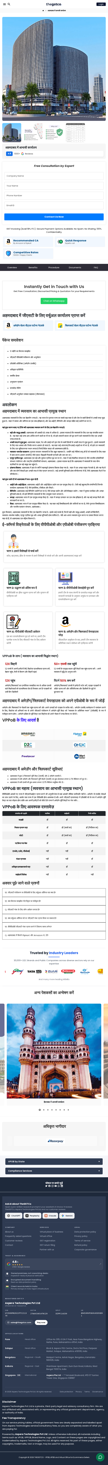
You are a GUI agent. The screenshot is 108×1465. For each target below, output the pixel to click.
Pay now (41, 1322)
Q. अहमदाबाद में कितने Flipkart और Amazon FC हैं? (26, 935)
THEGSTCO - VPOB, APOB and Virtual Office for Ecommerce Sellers (61, 1457)
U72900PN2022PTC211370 (16, 1314)
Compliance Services (20, 1170)
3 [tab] (48, 1110)
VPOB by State (16, 1161)
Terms (87, 1391)
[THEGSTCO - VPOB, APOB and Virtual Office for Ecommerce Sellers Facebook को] (49, 1185)
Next (103, 68)
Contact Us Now (54, 216)
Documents (75, 267)
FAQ (96, 267)
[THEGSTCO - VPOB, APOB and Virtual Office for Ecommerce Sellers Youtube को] (56, 1185)
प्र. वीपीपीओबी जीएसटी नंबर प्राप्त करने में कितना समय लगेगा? (28, 926)
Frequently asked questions (18, 1236)
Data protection (66, 1391)
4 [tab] (52, 1110)
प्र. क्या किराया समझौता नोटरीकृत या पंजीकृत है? (23, 901)
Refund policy (80, 1245)
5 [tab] (56, 1110)
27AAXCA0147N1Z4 (39, 1314)
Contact (9, 1245)
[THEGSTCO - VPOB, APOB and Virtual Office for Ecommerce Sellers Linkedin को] (62, 1185)
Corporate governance (85, 1249)
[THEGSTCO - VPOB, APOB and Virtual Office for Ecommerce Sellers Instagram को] (52, 1185)
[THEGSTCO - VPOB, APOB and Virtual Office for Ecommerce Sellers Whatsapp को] (59, 1185)
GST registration (47, 1240)
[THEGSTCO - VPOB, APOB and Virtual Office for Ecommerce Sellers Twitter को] (46, 1185)
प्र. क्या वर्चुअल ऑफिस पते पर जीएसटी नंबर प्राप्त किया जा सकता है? (31, 918)
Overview (12, 267)
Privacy (79, 1391)
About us (9, 1232)
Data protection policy (85, 1232)
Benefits (33, 267)
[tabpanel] (54, 1055)
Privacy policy (80, 1236)
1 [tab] (40, 1110)
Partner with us (47, 1249)
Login (101, 4)
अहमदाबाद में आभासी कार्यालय (57, 10)
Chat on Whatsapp (54, 301)
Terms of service (82, 1240)
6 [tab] (60, 1110)
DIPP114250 (61, 1314)
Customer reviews (13, 1240)
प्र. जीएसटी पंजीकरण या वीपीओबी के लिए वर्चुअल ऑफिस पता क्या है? (30, 892)
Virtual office (46, 1236)
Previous (4, 1054)
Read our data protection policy (23, 1282)
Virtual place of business (51, 1232)
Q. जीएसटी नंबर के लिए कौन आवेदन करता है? (22, 909)
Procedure (54, 267)
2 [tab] (44, 1110)
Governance (97, 1391)
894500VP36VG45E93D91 (92, 1314)
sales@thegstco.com (21, 1322)
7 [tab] (64, 1110)
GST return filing (47, 1245)
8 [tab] (68, 1110)
